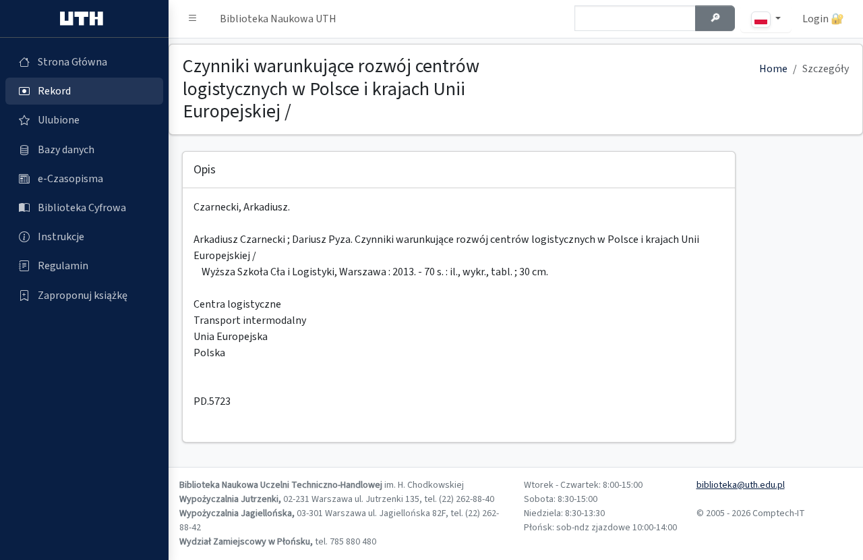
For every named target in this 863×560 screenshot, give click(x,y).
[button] (193, 18)
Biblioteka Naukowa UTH (278, 18)
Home (773, 68)
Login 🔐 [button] (823, 18)
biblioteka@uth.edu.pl (740, 485)
